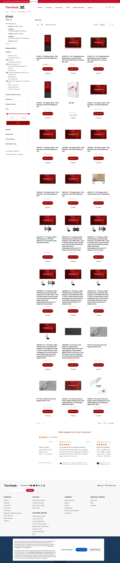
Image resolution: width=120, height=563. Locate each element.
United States (111, 485)
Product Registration (38, 521)
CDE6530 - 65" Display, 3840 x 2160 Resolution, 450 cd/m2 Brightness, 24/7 (48, 194)
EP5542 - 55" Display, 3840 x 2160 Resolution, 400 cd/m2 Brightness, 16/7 (47, 58)
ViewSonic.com (10, 1)
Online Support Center (38, 516)
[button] (47, 73)
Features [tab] (8, 129)
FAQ (33, 534)
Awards (67, 503)
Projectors (49, 7)
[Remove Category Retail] (6, 40)
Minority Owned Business (72, 510)
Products (13, 11)
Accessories (59, 7)
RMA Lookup (36, 508)
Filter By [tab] (38, 20)
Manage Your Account (38, 500)
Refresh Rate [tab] (9, 134)
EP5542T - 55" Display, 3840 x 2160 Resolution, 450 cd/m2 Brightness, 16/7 (47, 104)
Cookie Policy (18, 547)
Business (27, 1)
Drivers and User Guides (39, 524)
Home (7, 11)
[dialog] (60, 549)
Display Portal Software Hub (40, 526)
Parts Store (7, 510)
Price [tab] (7, 109)
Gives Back (68, 513)
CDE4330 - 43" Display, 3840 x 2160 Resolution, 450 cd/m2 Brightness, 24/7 (98, 149)
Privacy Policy (50, 546)
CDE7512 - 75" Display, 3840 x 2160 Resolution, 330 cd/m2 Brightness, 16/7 (47, 149)
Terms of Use (27, 547)
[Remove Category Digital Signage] (6, 33)
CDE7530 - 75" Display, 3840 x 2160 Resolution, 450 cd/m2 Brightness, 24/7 (73, 194)
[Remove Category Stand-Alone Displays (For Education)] (6, 37)
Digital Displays (22, 11)
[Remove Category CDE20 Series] (6, 26)
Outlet (67, 7)
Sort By (96, 24)
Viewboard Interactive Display (12, 513)
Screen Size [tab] (9, 99)
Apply (18, 123)
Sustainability (68, 508)
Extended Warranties (38, 531)
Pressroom (93, 505)
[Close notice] (101, 550)
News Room (93, 500)
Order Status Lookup (38, 505)
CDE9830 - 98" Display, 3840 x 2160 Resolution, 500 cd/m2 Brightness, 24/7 (73, 149)
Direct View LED (8, 515)
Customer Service (37, 518)
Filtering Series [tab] (10, 139)
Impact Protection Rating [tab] (13, 94)
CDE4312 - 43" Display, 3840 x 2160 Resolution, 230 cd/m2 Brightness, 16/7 (98, 104)
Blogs (92, 503)
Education (19, 1)
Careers (67, 505)
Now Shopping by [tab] (11, 23)
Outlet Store (7, 508)
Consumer (34, 1)
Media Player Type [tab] (11, 144)
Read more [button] (74, 456)
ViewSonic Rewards (78, 7)
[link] (74, 463)
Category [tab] (8, 52)
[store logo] (15, 7)
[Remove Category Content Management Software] (6, 29)
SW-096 (71, 103)
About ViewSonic (69, 500)
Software (6, 520)
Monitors (40, 7)
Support (90, 7)
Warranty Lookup (37, 529)
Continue (30, 490)
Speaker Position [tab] (11, 104)
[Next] (42, 423)
